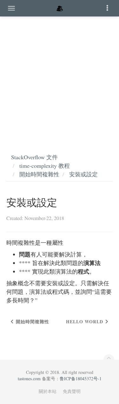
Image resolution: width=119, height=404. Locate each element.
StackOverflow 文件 (34, 157)
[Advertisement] (59, 78)
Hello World (84, 321)
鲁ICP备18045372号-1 (81, 379)
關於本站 (47, 391)
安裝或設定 (83, 174)
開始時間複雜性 (39, 174)
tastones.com (29, 379)
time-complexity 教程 (44, 165)
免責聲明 (72, 391)
